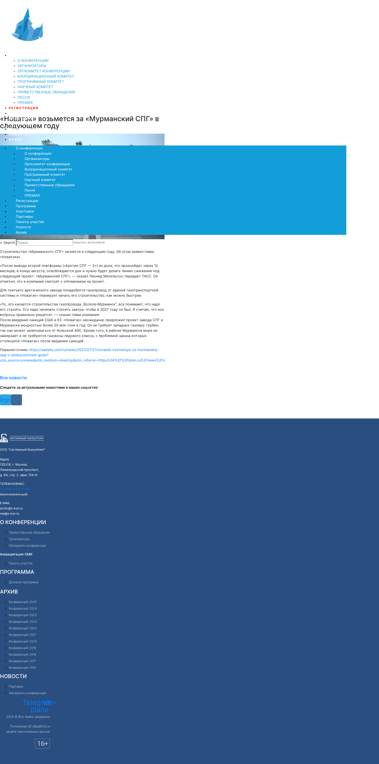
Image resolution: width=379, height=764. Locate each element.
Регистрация (24, 108)
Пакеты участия (28, 129)
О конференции (26, 55)
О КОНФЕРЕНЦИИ (23, 522)
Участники (21, 118)
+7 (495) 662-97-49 (15, 489)
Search (9, 242)
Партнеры (20, 124)
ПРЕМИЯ (25, 102)
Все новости (13, 377)
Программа (22, 113)
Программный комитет (41, 81)
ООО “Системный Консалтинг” (22, 449)
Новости (19, 134)
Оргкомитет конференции (44, 71)
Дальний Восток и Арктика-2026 (62, 49)
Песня (24, 97)
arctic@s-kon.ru (11, 508)
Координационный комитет (46, 76)
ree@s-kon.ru (9, 513)
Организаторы (32, 66)
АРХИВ (9, 592)
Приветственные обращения (46, 92)
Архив (15, 139)
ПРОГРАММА (17, 572)
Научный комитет (35, 87)
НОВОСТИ (13, 676)
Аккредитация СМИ (16, 554)
